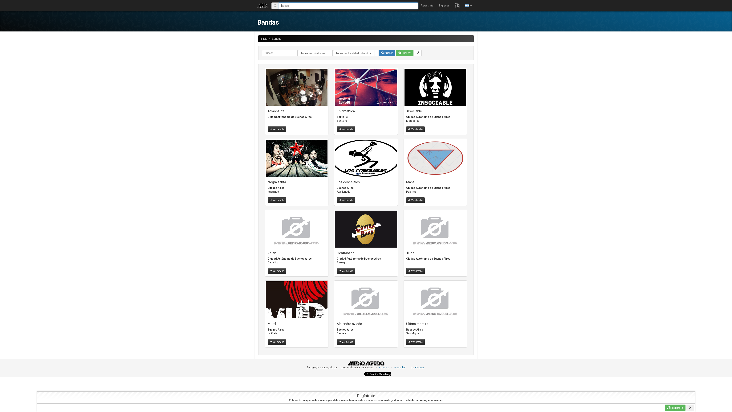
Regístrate (427, 5)
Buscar (388, 53)
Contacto (384, 367)
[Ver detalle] (296, 87)
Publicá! (406, 53)
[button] (457, 5)
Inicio (264, 38)
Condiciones (417, 367)
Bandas (276, 38)
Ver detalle (278, 129)
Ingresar (444, 5)
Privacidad (399, 367)
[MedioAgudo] (262, 5)
